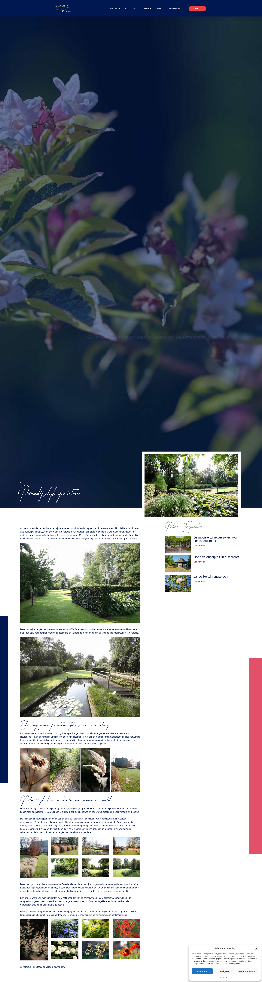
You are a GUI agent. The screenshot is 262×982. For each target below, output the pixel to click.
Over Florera (175, 8)
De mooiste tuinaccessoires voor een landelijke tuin (215, 539)
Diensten (112, 8)
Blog (159, 8)
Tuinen (145, 8)
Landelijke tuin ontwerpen (210, 576)
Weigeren (225, 971)
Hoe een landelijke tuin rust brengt (216, 557)
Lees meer (199, 545)
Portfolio (130, 8)
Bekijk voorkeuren (247, 971)
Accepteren (202, 971)
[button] (256, 948)
